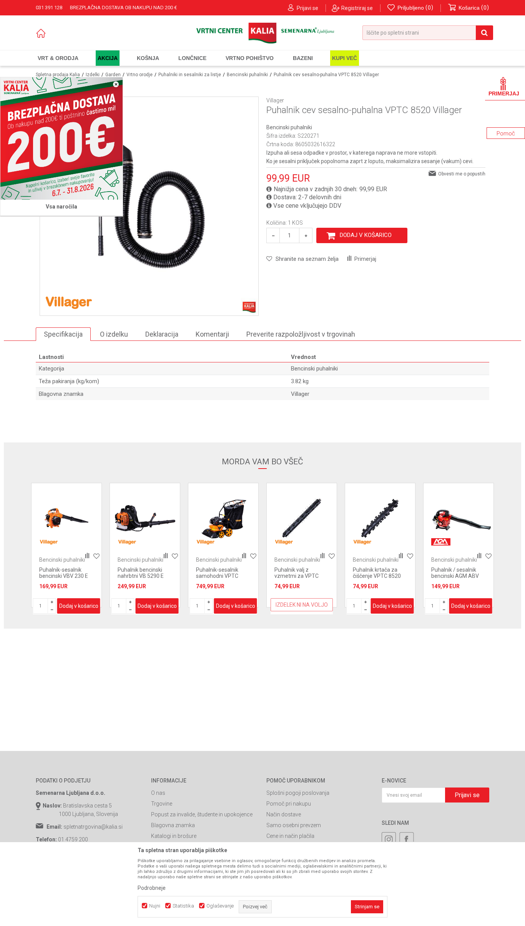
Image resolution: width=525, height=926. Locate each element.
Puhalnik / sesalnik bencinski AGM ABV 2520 (455, 576)
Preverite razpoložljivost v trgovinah (300, 334)
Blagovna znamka (173, 825)
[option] (66, 545)
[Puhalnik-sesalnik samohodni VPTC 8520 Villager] (223, 518)
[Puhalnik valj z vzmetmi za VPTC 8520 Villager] (302, 518)
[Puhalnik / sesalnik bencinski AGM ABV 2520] (458, 518)
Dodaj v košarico (366, 235)
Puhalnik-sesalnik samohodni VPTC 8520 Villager (217, 576)
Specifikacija (63, 334)
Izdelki (93, 74)
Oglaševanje (220, 906)
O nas (158, 793)
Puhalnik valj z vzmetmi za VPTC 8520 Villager (296, 576)
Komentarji (212, 334)
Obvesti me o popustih (461, 174)
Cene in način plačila (290, 836)
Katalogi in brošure (173, 836)
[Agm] (440, 542)
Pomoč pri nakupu (288, 804)
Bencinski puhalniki (247, 74)
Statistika (183, 906)
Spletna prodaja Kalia (58, 74)
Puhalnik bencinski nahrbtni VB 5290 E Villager (141, 576)
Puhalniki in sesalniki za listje (189, 74)
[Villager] (69, 302)
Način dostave (283, 814)
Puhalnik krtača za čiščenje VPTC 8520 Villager (377, 576)
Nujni (154, 906)
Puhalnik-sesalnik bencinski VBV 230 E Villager (63, 576)
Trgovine (161, 804)
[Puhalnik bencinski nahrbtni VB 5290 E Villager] (145, 518)
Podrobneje (152, 888)
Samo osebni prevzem (293, 825)
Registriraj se (357, 8)
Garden (113, 74)
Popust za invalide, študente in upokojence (202, 814)
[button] (427, 32)
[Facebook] (406, 839)
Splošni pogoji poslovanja (297, 793)
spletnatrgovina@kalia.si (93, 827)
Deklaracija (161, 334)
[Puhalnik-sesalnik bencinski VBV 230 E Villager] (66, 518)
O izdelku (114, 334)
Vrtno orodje (139, 74)
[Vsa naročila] (61, 138)
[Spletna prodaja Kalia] (262, 33)
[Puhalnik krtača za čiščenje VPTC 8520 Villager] (380, 518)
